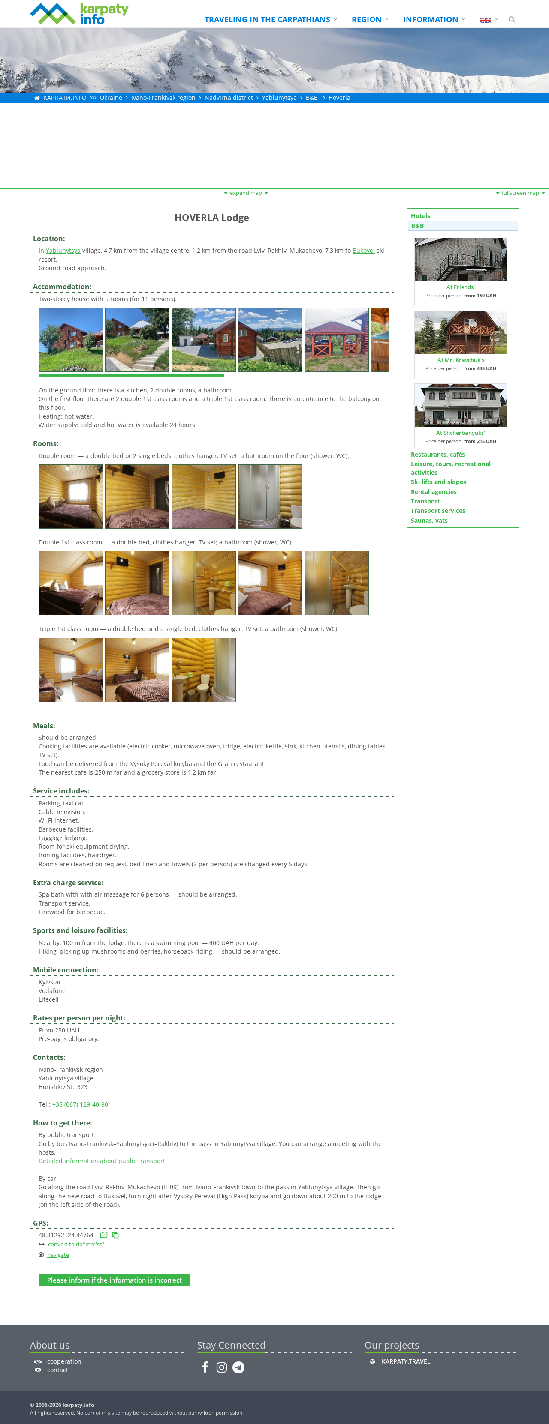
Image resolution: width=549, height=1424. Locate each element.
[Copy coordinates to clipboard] (115, 1235)
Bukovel (364, 250)
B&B (312, 97)
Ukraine (111, 97)
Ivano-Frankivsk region (163, 97)
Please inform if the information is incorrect (114, 1280)
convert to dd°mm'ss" (76, 1244)
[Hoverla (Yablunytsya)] (72, 339)
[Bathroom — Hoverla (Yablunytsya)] (271, 496)
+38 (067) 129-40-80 (80, 1104)
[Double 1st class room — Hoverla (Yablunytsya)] (72, 582)
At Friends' (460, 287)
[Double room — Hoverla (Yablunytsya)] (72, 496)
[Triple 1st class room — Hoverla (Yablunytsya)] (72, 669)
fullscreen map (520, 193)
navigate (58, 1255)
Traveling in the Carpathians (267, 19)
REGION (367, 19)
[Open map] (103, 1235)
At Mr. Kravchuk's (460, 360)
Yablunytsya (279, 97)
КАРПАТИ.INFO (65, 97)
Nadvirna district (229, 97)
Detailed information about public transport (102, 1161)
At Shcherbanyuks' (460, 433)
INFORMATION (431, 19)
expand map (246, 193)
